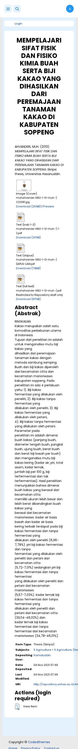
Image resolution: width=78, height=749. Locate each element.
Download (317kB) (28, 237)
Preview (48, 206)
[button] (17, 8)
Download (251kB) (28, 206)
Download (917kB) (28, 299)
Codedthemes (39, 742)
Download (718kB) (28, 268)
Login (18, 23)
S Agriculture (42, 650)
